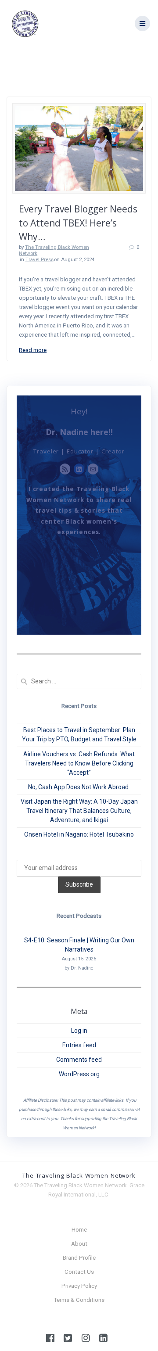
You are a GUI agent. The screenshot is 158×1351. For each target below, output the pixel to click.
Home (79, 1229)
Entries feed (79, 1045)
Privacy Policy (79, 1286)
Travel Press (39, 259)
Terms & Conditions (79, 1300)
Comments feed (79, 1059)
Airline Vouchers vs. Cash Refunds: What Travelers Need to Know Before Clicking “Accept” (79, 763)
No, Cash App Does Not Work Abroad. (79, 786)
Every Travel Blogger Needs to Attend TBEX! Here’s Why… (78, 223)
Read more (33, 350)
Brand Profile (79, 1257)
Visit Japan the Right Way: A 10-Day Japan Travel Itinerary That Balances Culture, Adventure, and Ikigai (79, 810)
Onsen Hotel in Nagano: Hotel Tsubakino (79, 834)
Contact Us (79, 1271)
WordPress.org (79, 1074)
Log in (79, 1030)
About (79, 1243)
